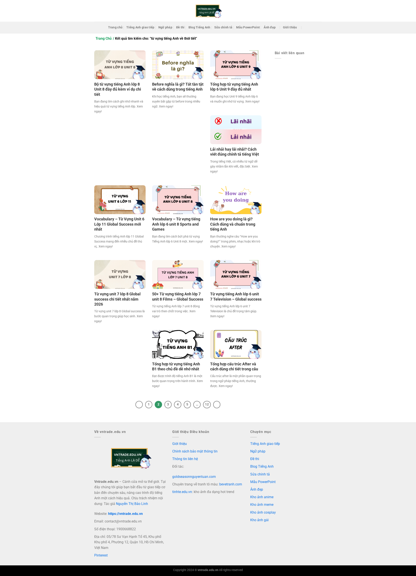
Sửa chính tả (223, 27)
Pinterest (101, 555)
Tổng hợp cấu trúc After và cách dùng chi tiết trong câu (234, 366)
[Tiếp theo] (217, 404)
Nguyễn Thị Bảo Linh (132, 504)
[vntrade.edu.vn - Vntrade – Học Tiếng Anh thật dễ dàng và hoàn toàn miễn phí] (208, 11)
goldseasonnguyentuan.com (194, 477)
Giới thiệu (290, 27)
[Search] (306, 27)
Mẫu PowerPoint (248, 27)
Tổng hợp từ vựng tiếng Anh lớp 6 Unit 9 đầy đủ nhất (234, 86)
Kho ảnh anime (261, 497)
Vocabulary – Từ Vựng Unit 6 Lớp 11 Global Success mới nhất (119, 224)
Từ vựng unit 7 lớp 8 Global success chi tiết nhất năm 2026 (117, 299)
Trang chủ (115, 27)
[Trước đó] (139, 404)
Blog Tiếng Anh (199, 27)
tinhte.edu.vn (182, 492)
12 (207, 404)
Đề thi (180, 27)
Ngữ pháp (165, 27)
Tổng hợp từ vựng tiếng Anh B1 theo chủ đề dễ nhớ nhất (176, 366)
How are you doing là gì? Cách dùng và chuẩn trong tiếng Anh (232, 224)
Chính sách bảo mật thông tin (195, 451)
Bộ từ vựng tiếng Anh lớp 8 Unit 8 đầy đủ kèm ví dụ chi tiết (117, 89)
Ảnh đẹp (270, 27)
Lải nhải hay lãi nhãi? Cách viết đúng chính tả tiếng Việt (234, 151)
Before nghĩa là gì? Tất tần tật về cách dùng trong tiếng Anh (177, 86)
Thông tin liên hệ (185, 459)
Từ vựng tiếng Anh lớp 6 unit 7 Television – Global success (236, 296)
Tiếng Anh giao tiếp (140, 27)
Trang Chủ (104, 38)
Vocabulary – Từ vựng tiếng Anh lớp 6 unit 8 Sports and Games (176, 224)
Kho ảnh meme (261, 505)
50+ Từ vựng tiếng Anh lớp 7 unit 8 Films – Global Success (177, 296)
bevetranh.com (230, 484)
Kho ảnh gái (259, 520)
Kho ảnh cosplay (263, 512)
